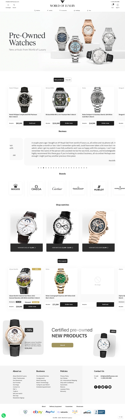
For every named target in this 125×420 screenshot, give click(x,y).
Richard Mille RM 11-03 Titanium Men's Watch (61, 115)
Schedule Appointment (43, 387)
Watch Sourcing (41, 380)
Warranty (63, 391)
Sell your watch (17, 393)
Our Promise (16, 382)
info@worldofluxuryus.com (12, 1)
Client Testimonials (19, 378)
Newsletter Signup (18, 398)
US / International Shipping (68, 380)
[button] (38, 167)
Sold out (32, 123)
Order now (69, 123)
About (44, 406)
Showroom (79, 406)
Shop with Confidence (67, 382)
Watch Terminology (42, 382)
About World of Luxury (20, 376)
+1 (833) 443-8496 (115, 1)
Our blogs (16, 385)
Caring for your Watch (43, 385)
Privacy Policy (64, 376)
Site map (15, 395)
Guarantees (63, 385)
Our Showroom (17, 380)
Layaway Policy (65, 389)
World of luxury (62, 5)
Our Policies (63, 378)
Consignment (40, 378)
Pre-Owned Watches (42, 376)
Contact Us (16, 387)
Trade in (15, 391)
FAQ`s (15, 389)
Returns (62, 387)
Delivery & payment (55, 406)
